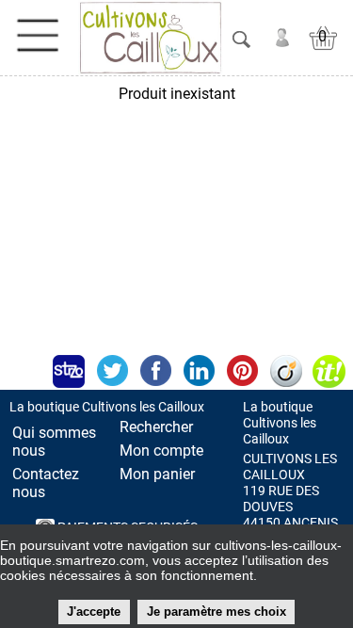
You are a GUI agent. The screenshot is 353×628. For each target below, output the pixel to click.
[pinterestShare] (242, 371)
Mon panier (157, 474)
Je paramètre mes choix (216, 611)
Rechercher (156, 427)
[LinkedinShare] (198, 371)
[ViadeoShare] (285, 371)
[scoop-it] (328, 371)
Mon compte (161, 450)
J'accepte (93, 611)
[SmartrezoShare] (69, 371)
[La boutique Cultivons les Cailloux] (150, 37)
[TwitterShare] (112, 371)
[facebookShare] (155, 371)
